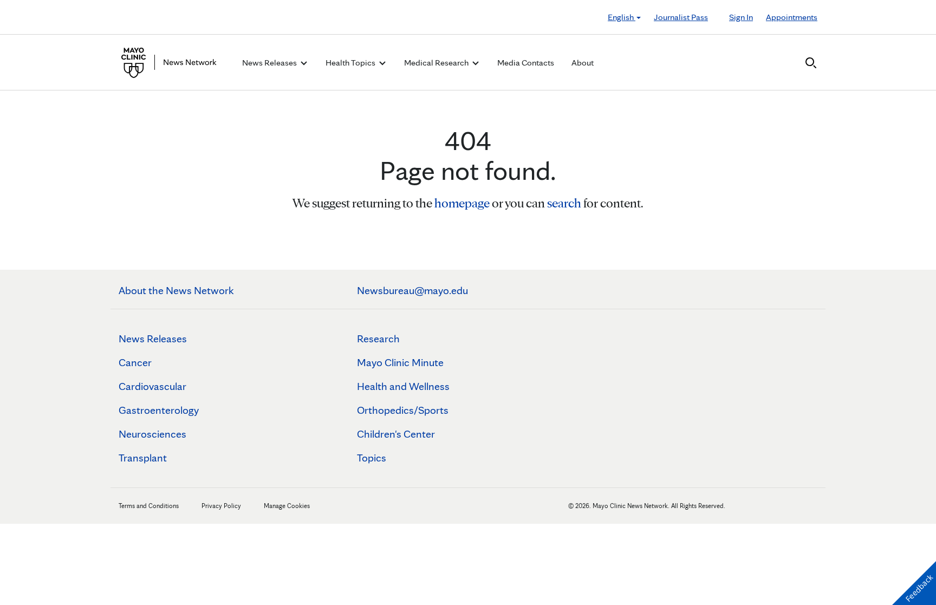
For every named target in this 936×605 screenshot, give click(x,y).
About (582, 62)
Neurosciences (152, 433)
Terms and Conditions (149, 506)
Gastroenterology (159, 410)
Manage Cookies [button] (287, 506)
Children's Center (396, 433)
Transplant (143, 457)
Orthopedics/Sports (402, 410)
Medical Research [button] (437, 62)
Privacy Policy (221, 506)
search (564, 203)
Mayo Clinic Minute (400, 362)
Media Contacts (525, 62)
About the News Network (176, 290)
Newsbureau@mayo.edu (412, 290)
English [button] (621, 17)
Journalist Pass (681, 17)
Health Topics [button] (351, 62)
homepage (462, 203)
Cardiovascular (152, 386)
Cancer (135, 362)
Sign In (741, 17)
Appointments (791, 17)
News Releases (153, 338)
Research (378, 338)
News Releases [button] (270, 62)
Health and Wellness (403, 386)
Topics (371, 457)
